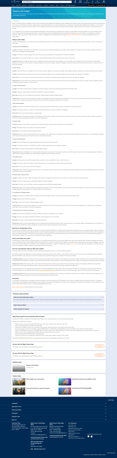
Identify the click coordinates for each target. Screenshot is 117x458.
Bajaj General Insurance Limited (75, 428)
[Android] (88, 436)
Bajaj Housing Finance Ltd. (74, 433)
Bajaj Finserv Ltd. (72, 425)
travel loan (74, 243)
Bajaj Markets (71, 431)
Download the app (101, 5)
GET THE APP (99, 346)
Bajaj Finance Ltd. (72, 426)
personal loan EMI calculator (74, 34)
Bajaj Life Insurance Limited (74, 430)
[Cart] (92, 1)
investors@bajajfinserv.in (60, 432)
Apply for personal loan (18, 287)
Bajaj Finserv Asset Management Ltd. (76, 438)
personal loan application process (46, 270)
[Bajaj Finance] (16, 2)
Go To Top (111, 400)
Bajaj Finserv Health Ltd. (73, 436)
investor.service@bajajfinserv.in (39, 434)
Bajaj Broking (71, 434)
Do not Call (92, 5)
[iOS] (92, 436)
